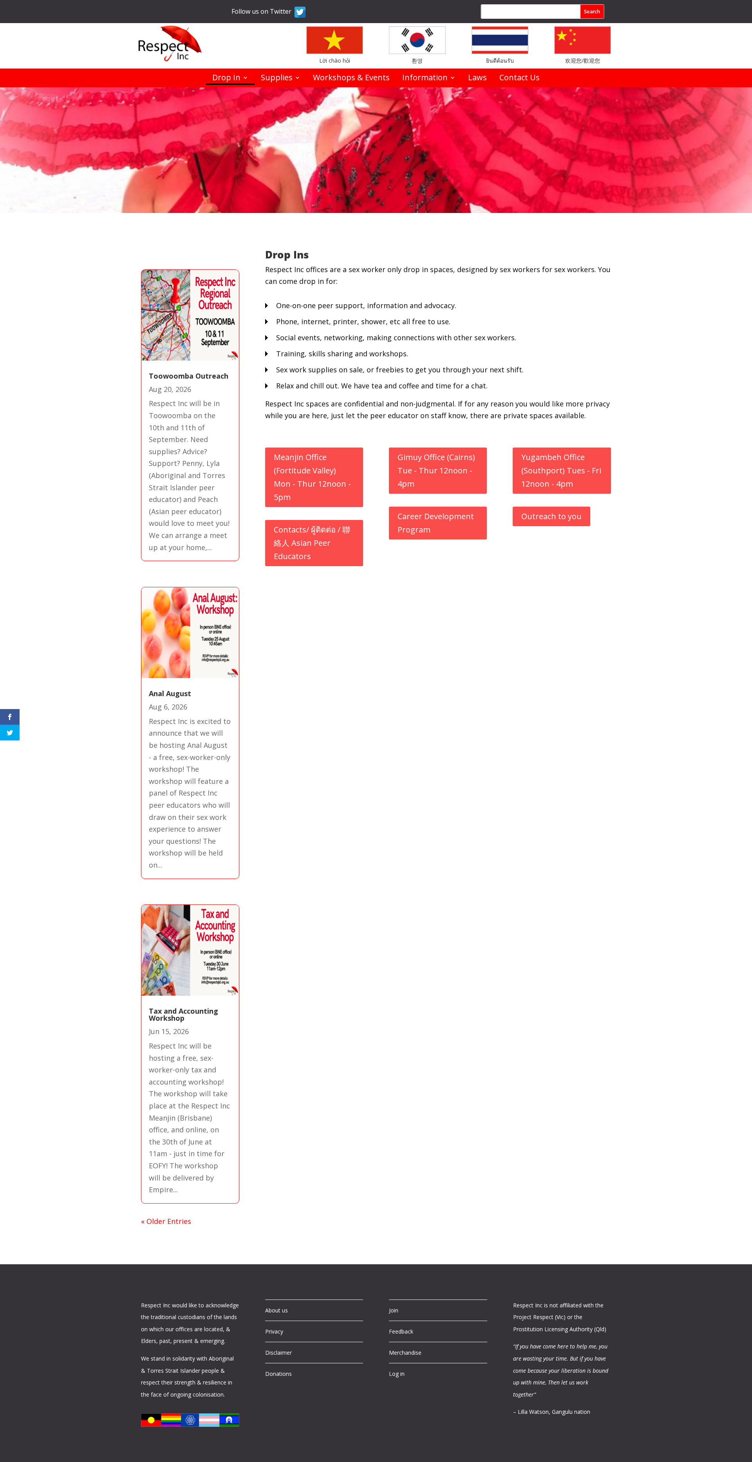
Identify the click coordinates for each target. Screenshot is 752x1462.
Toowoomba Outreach (188, 376)
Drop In (226, 79)
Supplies (277, 79)
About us (276, 1310)
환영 (417, 60)
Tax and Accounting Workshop (183, 1014)
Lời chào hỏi (334, 60)
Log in (397, 1373)
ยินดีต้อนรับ (500, 60)
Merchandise (405, 1352)
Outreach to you (551, 516)
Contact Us (519, 79)
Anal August (170, 693)
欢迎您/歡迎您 (582, 60)
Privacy (274, 1331)
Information (425, 79)
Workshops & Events (351, 79)
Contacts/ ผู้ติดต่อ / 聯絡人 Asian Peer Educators (312, 542)
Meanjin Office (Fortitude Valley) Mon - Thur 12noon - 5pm (312, 477)
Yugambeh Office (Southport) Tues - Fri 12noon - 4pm (561, 470)
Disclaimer (278, 1352)
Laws (477, 79)
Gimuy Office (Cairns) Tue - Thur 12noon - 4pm (436, 470)
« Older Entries (166, 1221)
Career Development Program (436, 523)
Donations (278, 1373)
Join (393, 1310)
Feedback (401, 1331)
